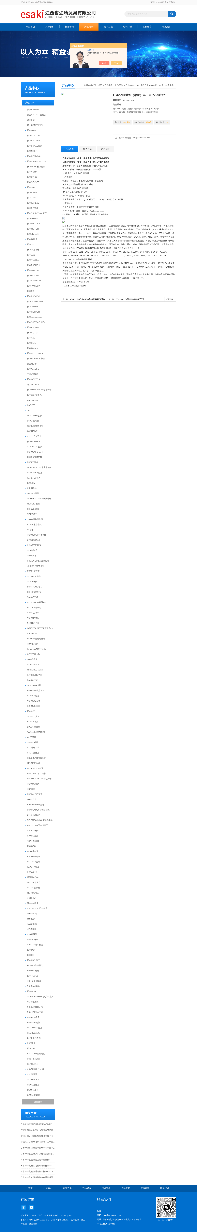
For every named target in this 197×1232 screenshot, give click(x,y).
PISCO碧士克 (33, 1085)
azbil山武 (31, 919)
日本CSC (31, 711)
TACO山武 (32, 924)
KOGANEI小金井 (34, 1028)
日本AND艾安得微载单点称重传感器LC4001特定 (38, 1177)
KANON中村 (32, 680)
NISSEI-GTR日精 (35, 1007)
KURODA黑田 (33, 1017)
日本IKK (30, 955)
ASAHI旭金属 (33, 841)
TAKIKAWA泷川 (34, 685)
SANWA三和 (32, 597)
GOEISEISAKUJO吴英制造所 (40, 996)
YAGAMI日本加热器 (36, 732)
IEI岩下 (30, 530)
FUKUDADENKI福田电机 (38, 810)
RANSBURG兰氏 (34, 675)
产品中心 (32, 88)
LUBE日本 (31, 799)
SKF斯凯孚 (32, 550)
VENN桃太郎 (33, 1002)
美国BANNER (33, 109)
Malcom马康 (32, 903)
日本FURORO (33, 296)
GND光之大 (32, 659)
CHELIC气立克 (34, 1038)
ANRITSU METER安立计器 (39, 779)
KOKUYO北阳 (33, 706)
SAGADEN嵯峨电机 (36, 1053)
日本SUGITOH (33, 140)
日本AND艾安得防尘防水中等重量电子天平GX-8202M (38, 1148)
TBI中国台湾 (32, 644)
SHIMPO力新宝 (34, 592)
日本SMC (31, 1048)
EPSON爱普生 (33, 727)
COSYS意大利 (33, 654)
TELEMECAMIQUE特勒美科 (40, 820)
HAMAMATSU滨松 (35, 804)
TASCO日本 (32, 581)
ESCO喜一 (32, 633)
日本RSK (31, 291)
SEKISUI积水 (33, 939)
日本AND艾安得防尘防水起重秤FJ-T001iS (38, 1160)
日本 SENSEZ (33, 306)
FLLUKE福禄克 (34, 607)
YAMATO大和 (33, 716)
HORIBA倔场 (33, 696)
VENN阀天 (32, 929)
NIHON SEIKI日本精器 (37, 908)
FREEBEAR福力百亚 (36, 758)
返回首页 (153, 2)
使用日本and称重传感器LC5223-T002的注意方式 (38, 1136)
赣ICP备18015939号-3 (39, 1220)
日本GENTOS (33, 379)
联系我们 (172, 2)
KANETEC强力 (34, 478)
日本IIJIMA (32, 192)
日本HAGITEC (33, 960)
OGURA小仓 (33, 1090)
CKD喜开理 (32, 1074)
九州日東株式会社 (35, 426)
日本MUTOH (33, 229)
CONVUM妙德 (33, 1095)
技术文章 (108, 27)
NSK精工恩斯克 (34, 545)
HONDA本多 (32, 721)
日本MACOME (33, 270)
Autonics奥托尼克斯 (36, 638)
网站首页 (30, 27)
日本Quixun (32, 348)
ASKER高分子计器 (35, 1069)
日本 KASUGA (33, 286)
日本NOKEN (32, 151)
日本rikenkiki (33, 234)
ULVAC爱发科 (33, 664)
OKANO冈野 (32, 431)
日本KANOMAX (34, 281)
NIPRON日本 (33, 830)
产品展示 (88, 27)
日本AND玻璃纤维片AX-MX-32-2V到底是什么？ (38, 1124)
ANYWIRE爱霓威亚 (35, 690)
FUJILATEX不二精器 (36, 773)
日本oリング (32, 332)
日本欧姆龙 (32, 239)
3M (28, 410)
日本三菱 (31, 255)
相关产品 (87, 149)
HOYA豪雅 (32, 872)
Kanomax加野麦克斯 (36, 649)
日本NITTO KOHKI (35, 353)
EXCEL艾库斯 (33, 571)
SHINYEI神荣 (33, 509)
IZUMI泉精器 (33, 893)
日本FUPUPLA (33, 265)
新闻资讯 (69, 27)
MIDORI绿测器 (34, 882)
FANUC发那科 (33, 887)
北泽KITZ (31, 898)
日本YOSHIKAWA (35, 301)
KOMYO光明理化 (35, 965)
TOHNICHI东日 (34, 981)
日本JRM (31, 483)
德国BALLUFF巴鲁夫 (36, 115)
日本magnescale (34, 317)
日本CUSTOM (33, 135)
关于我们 (50, 27)
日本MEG (31, 991)
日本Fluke (31, 343)
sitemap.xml (66, 1215)
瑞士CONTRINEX (35, 125)
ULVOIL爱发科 (33, 815)
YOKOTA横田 (33, 618)
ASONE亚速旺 (33, 856)
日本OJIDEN (33, 218)
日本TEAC (31, 198)
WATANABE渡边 (34, 472)
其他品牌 (29, 102)
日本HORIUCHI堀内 (36, 358)
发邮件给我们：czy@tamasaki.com (134, 137)
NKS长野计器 (33, 753)
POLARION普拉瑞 (35, 768)
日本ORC (31, 846)
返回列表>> (170, 299)
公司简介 (47, 1188)
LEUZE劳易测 (33, 763)
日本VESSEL (33, 260)
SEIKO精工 (32, 514)
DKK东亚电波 (33, 421)
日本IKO (31, 950)
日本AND (31, 338)
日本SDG (31, 244)
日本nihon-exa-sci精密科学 (39, 389)
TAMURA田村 (33, 1079)
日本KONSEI (33, 275)
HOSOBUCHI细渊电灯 (37, 602)
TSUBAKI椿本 (33, 986)
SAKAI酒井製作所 (35, 519)
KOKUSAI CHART (35, 452)
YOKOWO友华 (33, 701)
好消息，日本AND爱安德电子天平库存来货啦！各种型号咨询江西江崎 (38, 1142)
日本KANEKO (33, 203)
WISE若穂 (31, 737)
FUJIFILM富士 (33, 1059)
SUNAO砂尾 (32, 742)
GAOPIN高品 (33, 493)
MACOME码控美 (34, 415)
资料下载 (127, 27)
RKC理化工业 (33, 747)
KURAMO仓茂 (33, 1022)
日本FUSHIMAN (34, 457)
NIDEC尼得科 (33, 613)
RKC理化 (31, 1043)
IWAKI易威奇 (33, 851)
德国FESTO (32, 208)
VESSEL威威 (33, 970)
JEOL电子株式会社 (35, 566)
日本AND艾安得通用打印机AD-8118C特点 (38, 1171)
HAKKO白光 (32, 836)
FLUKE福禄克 (33, 1033)
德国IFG (31, 120)
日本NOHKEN (33, 312)
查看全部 (38, 1102)
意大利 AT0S (33, 384)
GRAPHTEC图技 (34, 447)
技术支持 (106, 1188)
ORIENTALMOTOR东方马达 (40, 628)
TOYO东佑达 (33, 784)
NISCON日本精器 (35, 945)
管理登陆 (33, 1224)
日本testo (31, 130)
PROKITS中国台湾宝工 (37, 825)
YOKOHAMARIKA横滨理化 (39, 498)
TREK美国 (31, 555)
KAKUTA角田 (33, 867)
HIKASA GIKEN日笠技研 (38, 561)
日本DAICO (32, 177)
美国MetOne (33, 877)
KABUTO (31, 405)
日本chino (31, 187)
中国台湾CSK (33, 374)
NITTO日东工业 (34, 436)
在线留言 (163, 2)
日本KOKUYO (33, 441)
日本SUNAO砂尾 (34, 146)
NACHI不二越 (33, 623)
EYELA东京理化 (34, 524)
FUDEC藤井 (32, 462)
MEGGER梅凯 (33, 504)
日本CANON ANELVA (36, 161)
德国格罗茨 (32, 364)
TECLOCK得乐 (34, 576)
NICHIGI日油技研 (35, 1012)
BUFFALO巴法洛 (34, 794)
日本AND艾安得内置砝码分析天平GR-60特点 (38, 1165)
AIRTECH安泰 (33, 862)
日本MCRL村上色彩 (36, 166)
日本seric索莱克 (34, 395)
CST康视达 (32, 934)
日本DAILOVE (33, 223)
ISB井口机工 (32, 1064)
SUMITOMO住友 (34, 587)
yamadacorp (33, 400)
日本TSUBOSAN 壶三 (37, 213)
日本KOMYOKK (34, 156)
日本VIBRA (32, 172)
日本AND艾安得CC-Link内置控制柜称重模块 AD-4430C (38, 1154)
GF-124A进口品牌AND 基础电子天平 (130, 299)
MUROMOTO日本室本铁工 (39, 467)
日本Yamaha (33, 369)
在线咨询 (145, 1188)
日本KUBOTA (33, 327)
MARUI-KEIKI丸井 (35, 670)
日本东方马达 (33, 249)
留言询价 (105, 149)
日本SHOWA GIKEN (36, 322)
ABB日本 (31, 789)
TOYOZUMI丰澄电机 (36, 535)
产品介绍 (69, 149)
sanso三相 (32, 913)
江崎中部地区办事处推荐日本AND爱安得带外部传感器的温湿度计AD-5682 (38, 1130)
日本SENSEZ (33, 182)
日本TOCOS (32, 976)
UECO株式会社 (34, 540)
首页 (100, 85)
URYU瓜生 (32, 488)
